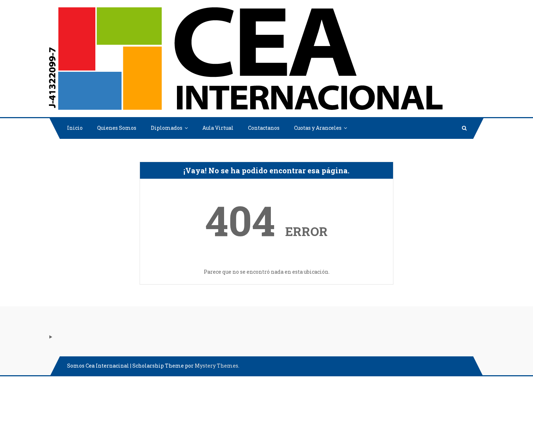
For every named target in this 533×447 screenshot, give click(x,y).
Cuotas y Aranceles (318, 127)
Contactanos (264, 127)
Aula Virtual (218, 127)
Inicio (75, 127)
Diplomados (166, 127)
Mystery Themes (216, 365)
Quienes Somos (116, 127)
